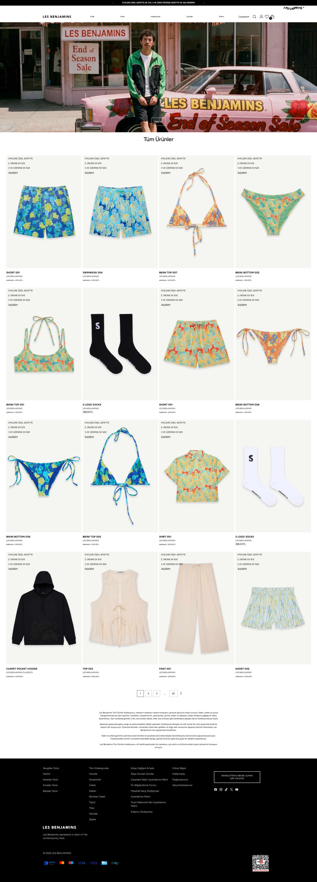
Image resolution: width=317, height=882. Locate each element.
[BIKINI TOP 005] (120, 476)
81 (173, 693)
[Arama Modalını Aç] (254, 16)
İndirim (46, 773)
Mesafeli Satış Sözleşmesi (145, 790)
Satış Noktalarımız (182, 785)
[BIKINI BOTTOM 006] (44, 476)
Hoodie (93, 773)
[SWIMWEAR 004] (120, 211)
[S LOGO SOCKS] (120, 344)
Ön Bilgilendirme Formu (143, 785)
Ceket (92, 785)
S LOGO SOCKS (92, 404)
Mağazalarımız (180, 779)
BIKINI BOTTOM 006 (18, 536)
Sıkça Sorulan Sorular (142, 773)
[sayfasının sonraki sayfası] (181, 693)
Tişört (92, 802)
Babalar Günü (50, 790)
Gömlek (93, 813)
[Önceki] (113, 3)
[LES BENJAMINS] (57, 16)
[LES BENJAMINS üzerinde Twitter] (232, 790)
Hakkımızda (178, 773)
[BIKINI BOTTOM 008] (273, 344)
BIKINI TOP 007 (168, 272)
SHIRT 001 (165, 536)
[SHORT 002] (273, 608)
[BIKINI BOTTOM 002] (273, 211)
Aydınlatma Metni (140, 796)
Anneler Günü (50, 785)
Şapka (92, 819)
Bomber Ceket (97, 796)
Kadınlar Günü (50, 779)
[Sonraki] (204, 3)
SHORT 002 (242, 668)
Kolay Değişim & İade (142, 768)
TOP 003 (88, 668)
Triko (91, 807)
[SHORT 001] (44, 211)
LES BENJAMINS (61, 853)
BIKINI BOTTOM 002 (247, 272)
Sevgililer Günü (51, 768)
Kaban (92, 790)
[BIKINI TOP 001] (44, 344)
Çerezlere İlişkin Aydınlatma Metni (149, 779)
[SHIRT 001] (196, 476)
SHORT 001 (13, 272)
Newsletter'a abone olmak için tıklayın (237, 777)
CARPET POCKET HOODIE (21, 668)
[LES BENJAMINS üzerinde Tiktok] (227, 790)
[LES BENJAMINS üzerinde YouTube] (237, 790)
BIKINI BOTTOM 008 (247, 404)
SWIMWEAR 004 (93, 272)
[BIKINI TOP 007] (196, 211)
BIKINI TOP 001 (15, 404)
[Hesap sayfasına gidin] (261, 16)
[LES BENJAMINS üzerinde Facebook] (216, 790)
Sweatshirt (95, 779)
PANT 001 (165, 668)
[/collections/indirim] (159, 77)
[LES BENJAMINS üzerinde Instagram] (221, 790)
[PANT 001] (196, 608)
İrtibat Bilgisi (179, 768)
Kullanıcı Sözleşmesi (141, 811)
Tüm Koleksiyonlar (99, 768)
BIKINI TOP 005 (92, 536)
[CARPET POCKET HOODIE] (44, 608)
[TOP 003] (120, 608)
